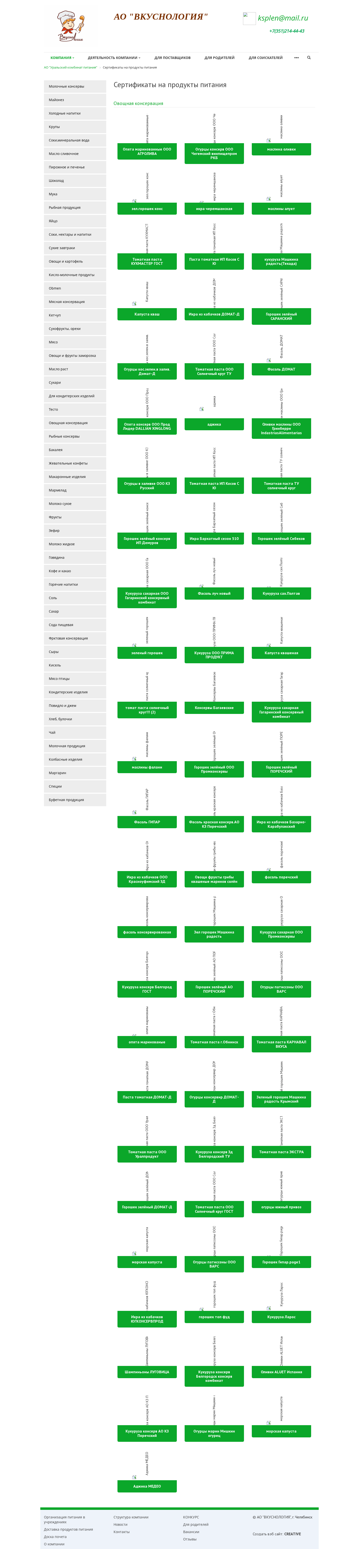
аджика (214, 424)
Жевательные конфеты (68, 463)
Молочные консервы (66, 86)
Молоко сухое (60, 503)
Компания (61, 57)
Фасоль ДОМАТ (281, 369)
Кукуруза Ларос (281, 1316)
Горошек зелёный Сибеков (281, 538)
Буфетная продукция (66, 799)
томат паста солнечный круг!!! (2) (147, 709)
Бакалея (56, 449)
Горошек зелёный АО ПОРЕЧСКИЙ (214, 989)
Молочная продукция (67, 746)
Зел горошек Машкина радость (214, 934)
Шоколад (56, 180)
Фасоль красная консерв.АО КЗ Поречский (214, 824)
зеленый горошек (147, 652)
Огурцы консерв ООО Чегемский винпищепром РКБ (214, 153)
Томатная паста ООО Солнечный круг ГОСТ (214, 1209)
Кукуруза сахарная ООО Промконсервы (281, 934)
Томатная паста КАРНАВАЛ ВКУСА (281, 1044)
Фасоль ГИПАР (147, 821)
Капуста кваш (147, 314)
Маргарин (57, 772)
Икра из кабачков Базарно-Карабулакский (281, 824)
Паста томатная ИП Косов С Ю (214, 261)
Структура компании (131, 1517)
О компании (54, 1544)
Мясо (53, 342)
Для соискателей (266, 57)
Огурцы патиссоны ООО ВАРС (281, 989)
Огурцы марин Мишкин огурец (214, 1433)
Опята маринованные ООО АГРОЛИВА (147, 151)
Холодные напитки (65, 113)
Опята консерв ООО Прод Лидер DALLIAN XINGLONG (147, 426)
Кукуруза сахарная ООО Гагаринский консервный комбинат (147, 597)
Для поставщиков (172, 57)
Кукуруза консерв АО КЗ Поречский (147, 1433)
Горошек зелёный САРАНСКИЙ (281, 316)
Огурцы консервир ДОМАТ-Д (214, 1099)
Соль (53, 597)
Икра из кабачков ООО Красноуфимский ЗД (147, 879)
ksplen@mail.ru (283, 18)
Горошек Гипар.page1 (281, 1261)
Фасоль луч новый (214, 593)
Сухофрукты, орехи (65, 328)
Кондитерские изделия (68, 692)
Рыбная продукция (65, 207)
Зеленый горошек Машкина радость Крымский (281, 1099)
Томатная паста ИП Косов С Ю (214, 485)
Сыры (54, 651)
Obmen (55, 288)
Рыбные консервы (64, 436)
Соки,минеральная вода (69, 140)
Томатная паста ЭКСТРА (281, 1151)
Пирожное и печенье (67, 167)
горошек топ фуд (214, 1316)
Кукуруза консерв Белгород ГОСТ (147, 989)
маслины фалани (147, 767)
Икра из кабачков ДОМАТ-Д (214, 314)
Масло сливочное (64, 153)
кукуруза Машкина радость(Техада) (281, 261)
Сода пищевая (61, 624)
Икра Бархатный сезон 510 (214, 538)
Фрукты (55, 517)
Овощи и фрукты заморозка (72, 355)
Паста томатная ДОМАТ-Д (147, 1097)
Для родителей (220, 57)
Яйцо (53, 221)
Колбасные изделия (65, 759)
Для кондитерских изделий (72, 396)
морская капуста (147, 1261)
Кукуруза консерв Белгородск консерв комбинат (214, 1376)
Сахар (54, 611)
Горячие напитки (63, 584)
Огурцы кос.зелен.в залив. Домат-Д (147, 371)
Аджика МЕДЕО (147, 1486)
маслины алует (281, 208)
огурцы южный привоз (281, 1206)
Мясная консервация (67, 301)
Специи (55, 786)
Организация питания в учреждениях (64, 1519)
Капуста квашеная (281, 652)
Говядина (56, 557)
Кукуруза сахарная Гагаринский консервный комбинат (281, 712)
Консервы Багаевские (214, 707)
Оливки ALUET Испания (281, 1371)
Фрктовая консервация (68, 638)
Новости (120, 1524)
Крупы (54, 126)
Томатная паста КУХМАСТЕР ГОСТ (147, 261)
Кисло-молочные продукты (72, 274)
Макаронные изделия (67, 476)
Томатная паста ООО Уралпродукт (147, 1154)
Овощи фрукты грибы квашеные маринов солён (214, 879)
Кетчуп (55, 315)
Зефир (54, 530)
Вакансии (191, 1531)
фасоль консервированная (147, 932)
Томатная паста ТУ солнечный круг (281, 485)
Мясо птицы (59, 678)
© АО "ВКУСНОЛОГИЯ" (272, 1516)
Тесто (53, 409)
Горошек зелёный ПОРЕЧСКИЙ (281, 769)
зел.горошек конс (147, 208)
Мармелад (57, 490)
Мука (53, 194)
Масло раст (58, 369)
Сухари (55, 382)
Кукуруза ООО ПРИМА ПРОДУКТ (214, 655)
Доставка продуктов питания (68, 1529)
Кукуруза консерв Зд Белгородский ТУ (214, 1154)
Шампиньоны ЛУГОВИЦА (147, 1371)
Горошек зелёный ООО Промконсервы (214, 769)
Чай (52, 732)
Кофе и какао (60, 571)
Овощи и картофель (66, 261)
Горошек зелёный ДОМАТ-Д (147, 1206)
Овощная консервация (138, 103)
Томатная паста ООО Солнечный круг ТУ (214, 371)
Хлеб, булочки (60, 719)
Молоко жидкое (62, 544)
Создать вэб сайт (267, 1533)
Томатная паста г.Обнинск (214, 1041)
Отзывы (190, 1539)
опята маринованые (147, 1041)
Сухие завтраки (62, 247)
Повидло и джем (62, 705)
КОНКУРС (191, 1517)
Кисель (55, 665)
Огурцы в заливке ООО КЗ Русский (147, 485)
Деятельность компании (112, 57)
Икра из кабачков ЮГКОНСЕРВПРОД (147, 1319)
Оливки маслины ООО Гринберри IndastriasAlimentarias (281, 428)
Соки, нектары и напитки (70, 234)
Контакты (122, 1531)
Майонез (56, 99)
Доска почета (55, 1536)
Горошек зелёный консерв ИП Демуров (147, 540)
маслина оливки (281, 149)
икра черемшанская (214, 208)
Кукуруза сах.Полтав (281, 593)
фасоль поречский (281, 876)
